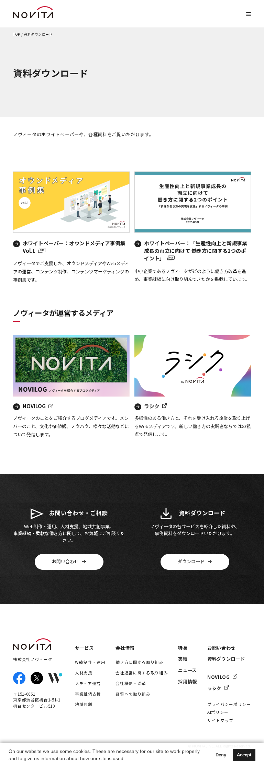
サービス (84, 648)
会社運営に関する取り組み (142, 672)
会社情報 (125, 648)
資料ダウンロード (226, 659)
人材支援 (83, 672)
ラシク (214, 688)
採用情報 (187, 681)
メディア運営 (88, 683)
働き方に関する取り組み (139, 662)
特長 (182, 648)
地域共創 (83, 704)
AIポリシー (218, 712)
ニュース (187, 670)
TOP (16, 34)
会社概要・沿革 (131, 683)
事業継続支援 (88, 694)
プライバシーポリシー (229, 704)
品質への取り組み (133, 694)
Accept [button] (244, 755)
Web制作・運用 (90, 662)
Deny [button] (221, 755)
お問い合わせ (221, 648)
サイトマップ (220, 720)
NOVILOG (218, 677)
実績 (182, 659)
